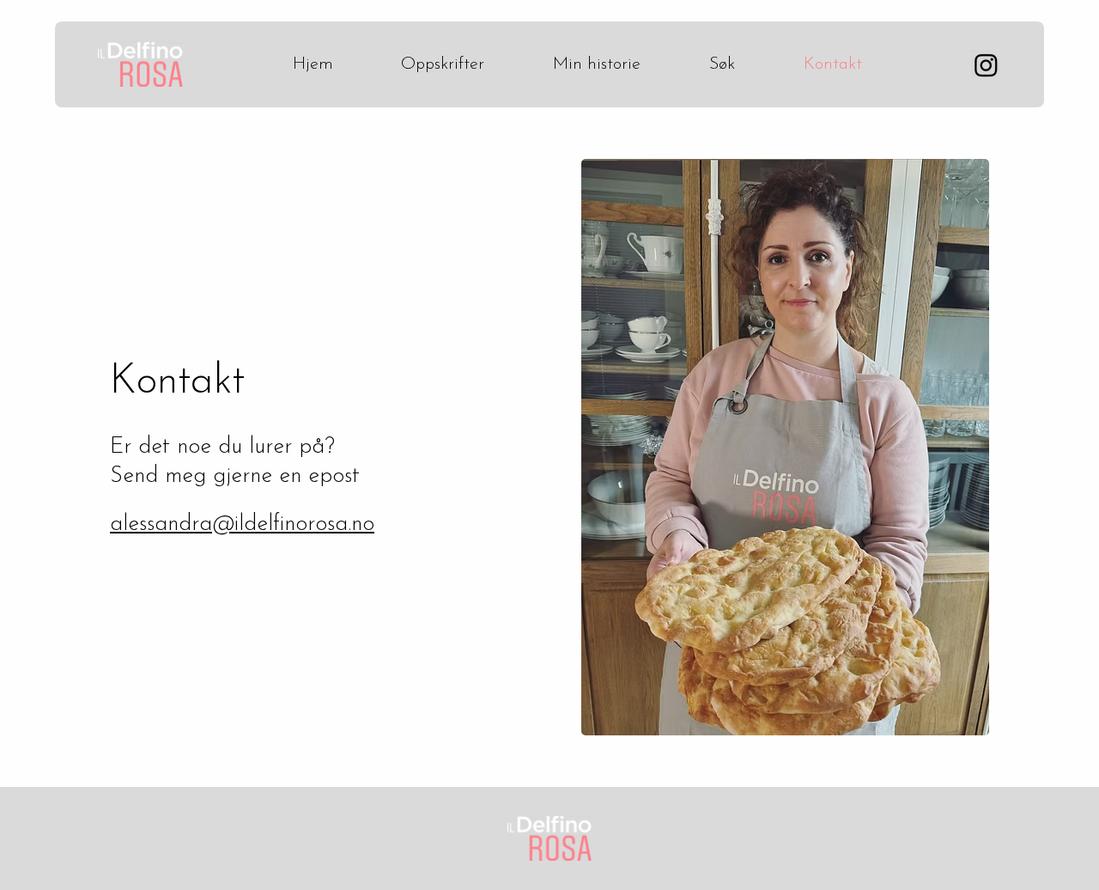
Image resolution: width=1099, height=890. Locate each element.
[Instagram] (986, 65)
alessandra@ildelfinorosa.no (242, 524)
